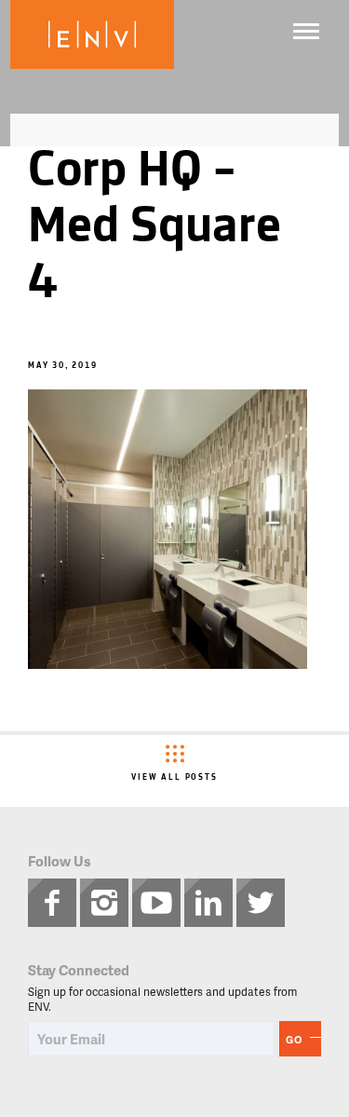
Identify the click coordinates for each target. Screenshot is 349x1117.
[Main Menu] (306, 31)
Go (294, 1039)
